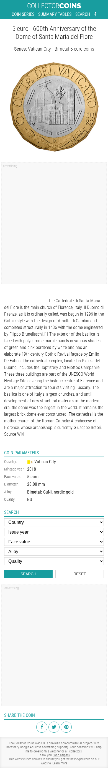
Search (82, 14)
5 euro (32, 476)
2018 (31, 469)
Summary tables (54, 14)
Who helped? (61, 755)
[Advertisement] (54, 225)
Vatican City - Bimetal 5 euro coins (61, 49)
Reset (79, 574)
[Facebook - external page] (95, 14)
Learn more (59, 763)
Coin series (23, 14)
